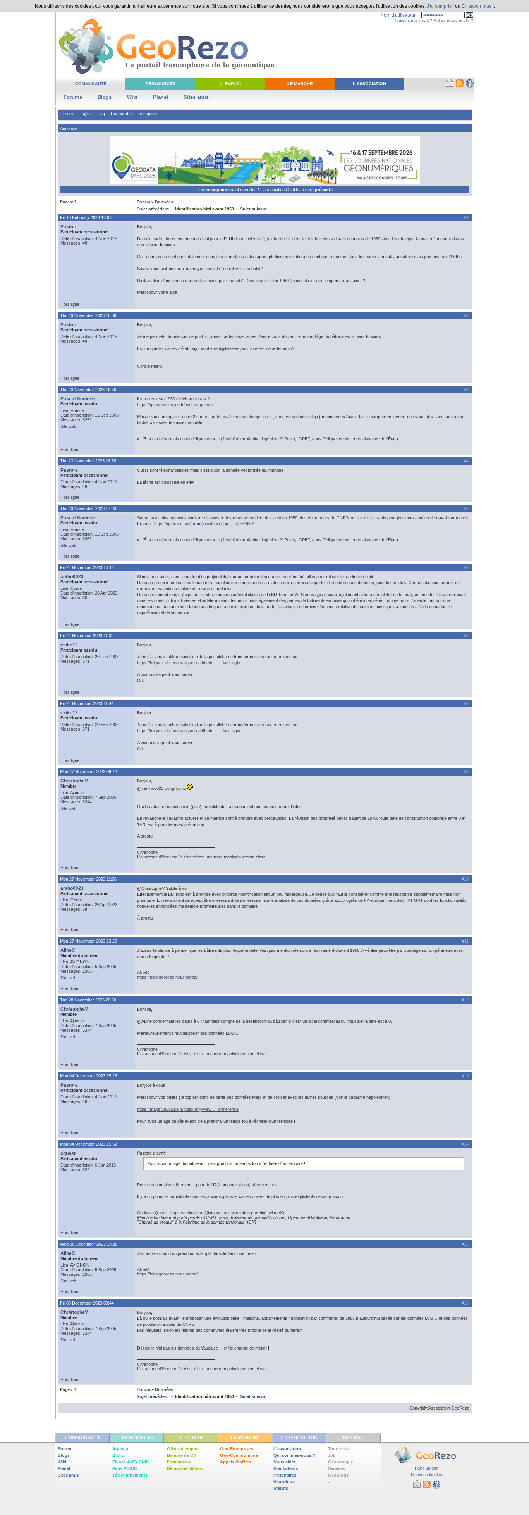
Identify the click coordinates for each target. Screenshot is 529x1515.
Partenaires (284, 1475)
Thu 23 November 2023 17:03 (88, 508)
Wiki (132, 97)
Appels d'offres (235, 1462)
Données (164, 202)
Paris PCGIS (124, 1468)
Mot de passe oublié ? (453, 20)
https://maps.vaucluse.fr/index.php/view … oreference (188, 1109)
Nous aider (284, 1462)
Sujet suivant (253, 209)
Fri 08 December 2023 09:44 (87, 1303)
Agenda (120, 1448)
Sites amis (196, 97)
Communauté (90, 83)
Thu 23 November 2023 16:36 (88, 315)
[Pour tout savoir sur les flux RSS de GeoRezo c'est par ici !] (459, 86)
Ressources (160, 83)
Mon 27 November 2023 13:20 (88, 941)
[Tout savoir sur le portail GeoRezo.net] (469, 86)
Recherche (121, 113)
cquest (68, 1153)
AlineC (67, 950)
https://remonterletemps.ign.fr (244, 416)
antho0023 (72, 576)
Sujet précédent (153, 209)
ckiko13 (69, 645)
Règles (85, 113)
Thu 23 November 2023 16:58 (88, 460)
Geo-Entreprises (236, 1448)
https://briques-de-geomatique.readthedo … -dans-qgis (188, 662)
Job (332, 1455)
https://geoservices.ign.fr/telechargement (175, 404)
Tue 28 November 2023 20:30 (88, 1000)
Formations (179, 1462)
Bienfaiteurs (285, 1468)
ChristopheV (74, 781)
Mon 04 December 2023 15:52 (88, 1144)
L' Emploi (230, 83)
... (329, 1481)
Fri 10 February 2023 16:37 (86, 217)
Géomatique (340, 1462)
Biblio (118, 1455)
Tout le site (339, 1448)
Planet (160, 97)
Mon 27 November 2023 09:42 (88, 771)
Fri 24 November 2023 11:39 (86, 635)
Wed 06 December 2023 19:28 (88, 1244)
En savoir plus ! (478, 6)
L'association (287, 1448)
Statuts (280, 1488)
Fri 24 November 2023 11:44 (86, 703)
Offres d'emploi (183, 1448)
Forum (66, 113)
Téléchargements (130, 1475)
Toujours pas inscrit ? (413, 20)
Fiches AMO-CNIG (130, 1462)
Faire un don (426, 1468)
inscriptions (218, 189)
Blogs (105, 97)
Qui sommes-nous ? (294, 1455)
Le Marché (300, 83)
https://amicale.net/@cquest (196, 1212)
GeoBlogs (338, 1475)
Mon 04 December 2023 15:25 (88, 1076)
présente (324, 189)
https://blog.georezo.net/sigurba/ (167, 977)
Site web (68, 426)
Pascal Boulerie (77, 399)
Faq (101, 113)
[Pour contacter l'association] (449, 86)
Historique (284, 1481)
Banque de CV (181, 1455)
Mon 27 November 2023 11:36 (88, 879)
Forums (73, 97)
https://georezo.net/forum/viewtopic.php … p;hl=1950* (204, 523)
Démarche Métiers (185, 1468)
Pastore (69, 226)
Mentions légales (426, 1474)
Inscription (147, 113)
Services (336, 1468)
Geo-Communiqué (239, 1455)
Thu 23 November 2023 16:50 (88, 389)
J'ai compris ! (440, 6)
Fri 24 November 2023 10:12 (87, 567)
